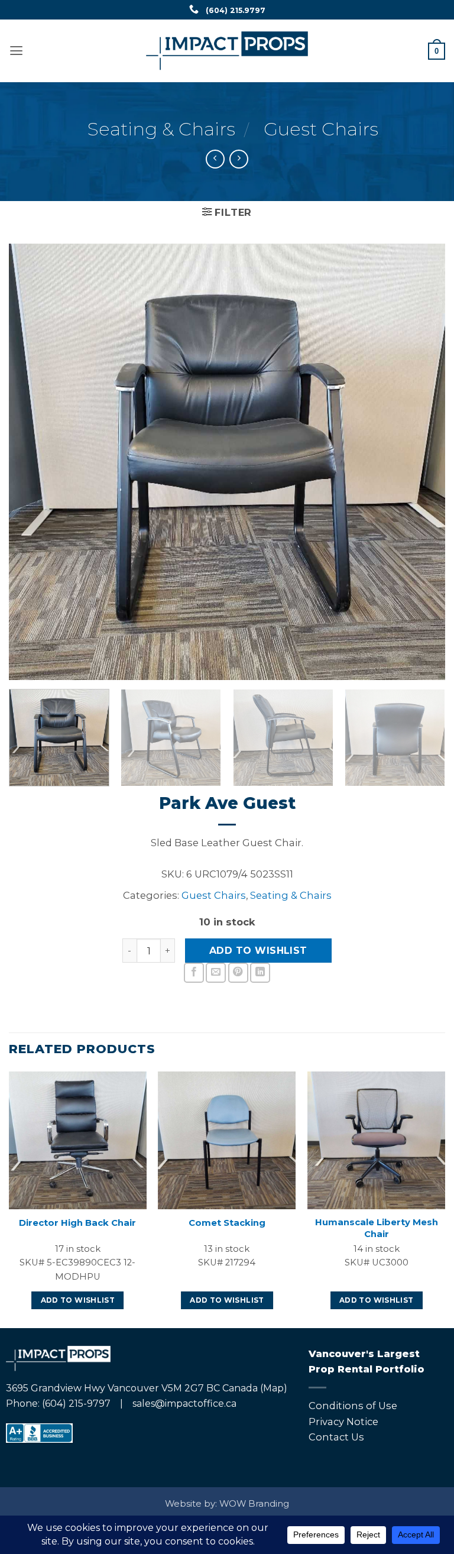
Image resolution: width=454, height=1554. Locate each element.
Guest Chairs (321, 129)
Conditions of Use (353, 1405)
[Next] (421, 462)
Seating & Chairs (161, 129)
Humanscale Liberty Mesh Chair (376, 1228)
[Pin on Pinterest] (238, 973)
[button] (16, 51)
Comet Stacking (227, 1223)
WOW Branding (254, 1503)
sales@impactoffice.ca (184, 1403)
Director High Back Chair (77, 1223)
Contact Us (336, 1437)
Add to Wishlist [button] (78, 1300)
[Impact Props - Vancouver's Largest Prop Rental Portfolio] (227, 50)
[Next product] (215, 159)
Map (273, 1388)
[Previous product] (238, 159)
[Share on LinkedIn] (260, 973)
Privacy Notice (343, 1421)
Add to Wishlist (258, 950)
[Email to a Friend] (216, 973)
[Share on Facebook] (194, 973)
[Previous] (32, 462)
